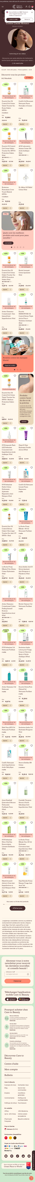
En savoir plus (18, 63)
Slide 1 (14, 247)
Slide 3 (20, 247)
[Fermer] (33, 1152)
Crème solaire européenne (22, 1115)
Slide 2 (17, 247)
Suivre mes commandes (22, 1089)
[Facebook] (11, 1156)
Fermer (32, 12)
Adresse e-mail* (10, 972)
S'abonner (17, 981)
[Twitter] (23, 1156)
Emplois (7, 1093)
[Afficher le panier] (29, 7)
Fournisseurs (22, 1103)
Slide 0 (11, 247)
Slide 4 (23, 247)
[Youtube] (29, 1156)
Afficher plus (17, 908)
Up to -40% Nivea (10, 1114)
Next (31, 227)
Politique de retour (10, 1103)
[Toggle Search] (5, 7)
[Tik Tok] (17, 1156)
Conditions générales (21, 1094)
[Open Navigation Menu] (2, 7)
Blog (5, 1088)
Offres (6, 1111)
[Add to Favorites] (14, 84)
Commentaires (9, 1098)
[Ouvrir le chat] (31, 1178)
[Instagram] (5, 1156)
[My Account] (26, 7)
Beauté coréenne (23, 1119)
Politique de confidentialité (23, 1099)
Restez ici (27, 19)
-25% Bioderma (23, 1111)
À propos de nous (10, 1085)
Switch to (13, 19)
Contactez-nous (23, 1085)
